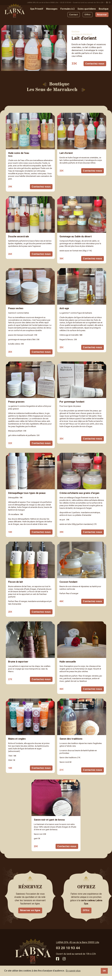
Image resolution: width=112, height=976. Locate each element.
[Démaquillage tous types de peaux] (30, 471)
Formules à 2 (67, 8)
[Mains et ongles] (30, 717)
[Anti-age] (81, 286)
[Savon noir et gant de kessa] (56, 797)
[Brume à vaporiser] (30, 639)
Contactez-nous (94, 63)
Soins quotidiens (86, 8)
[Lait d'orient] (81, 131)
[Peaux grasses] (30, 379)
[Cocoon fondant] (81, 560)
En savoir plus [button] (73, 970)
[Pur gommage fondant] (81, 379)
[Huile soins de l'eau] (30, 131)
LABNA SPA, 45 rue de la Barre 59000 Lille (42, 3)
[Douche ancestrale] (30, 214)
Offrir (87, 14)
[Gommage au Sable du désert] (81, 214)
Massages (51, 8)
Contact (73, 14)
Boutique (103, 8)
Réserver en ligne (30, 910)
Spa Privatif (36, 8)
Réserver (102, 14)
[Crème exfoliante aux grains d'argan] (81, 471)
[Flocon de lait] (30, 560)
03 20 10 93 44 (65, 3)
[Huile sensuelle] (81, 639)
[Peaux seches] (30, 286)
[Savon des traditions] (81, 717)
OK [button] (104, 971)
